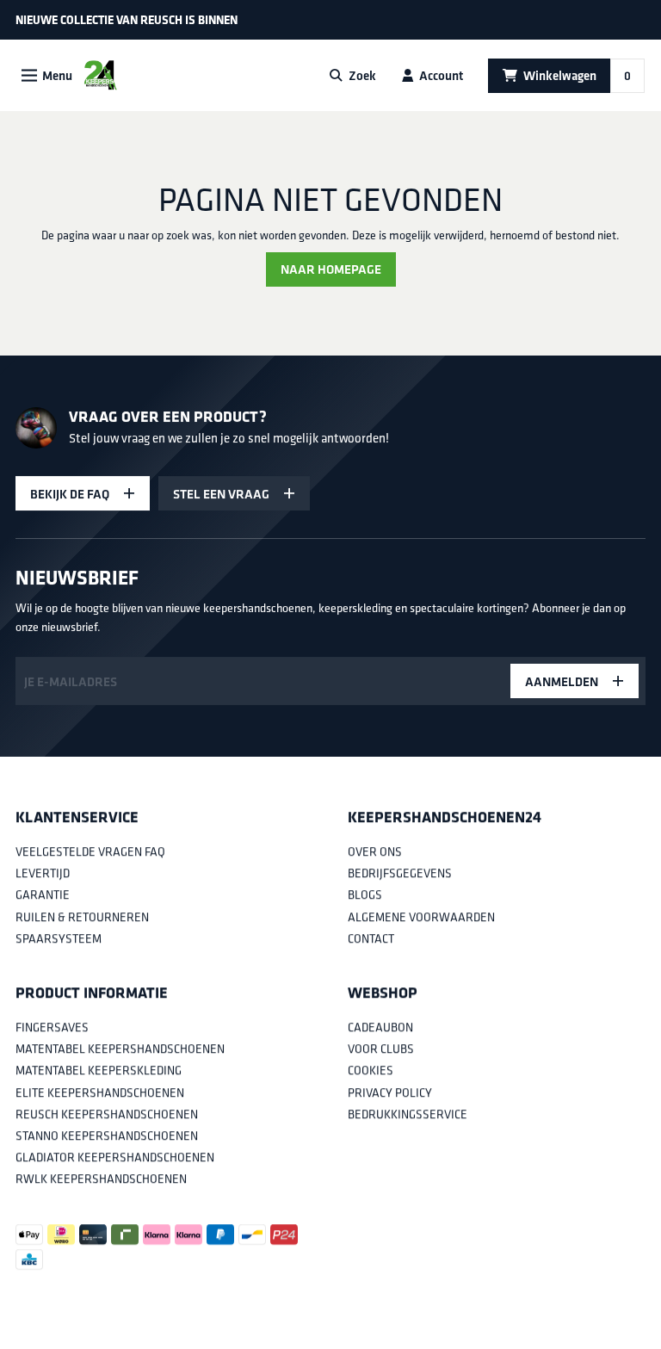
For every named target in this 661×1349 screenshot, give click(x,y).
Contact (371, 938)
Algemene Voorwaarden (421, 917)
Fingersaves (52, 1027)
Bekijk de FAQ (69, 493)
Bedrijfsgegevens (400, 874)
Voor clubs (381, 1049)
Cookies (370, 1071)
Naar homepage (331, 269)
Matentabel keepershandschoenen (120, 1049)
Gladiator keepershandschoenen (114, 1157)
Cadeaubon (380, 1027)
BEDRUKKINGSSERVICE (407, 1114)
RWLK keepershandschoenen (101, 1179)
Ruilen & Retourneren (82, 917)
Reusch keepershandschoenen (106, 1114)
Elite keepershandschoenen (99, 1092)
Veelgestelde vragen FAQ (90, 851)
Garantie (42, 895)
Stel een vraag (221, 493)
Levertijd (42, 874)
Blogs (365, 895)
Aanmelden (561, 681)
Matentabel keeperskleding (98, 1071)
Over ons (375, 851)
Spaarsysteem (58, 938)
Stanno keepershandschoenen (106, 1135)
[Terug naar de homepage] (100, 75)
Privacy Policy (390, 1092)
